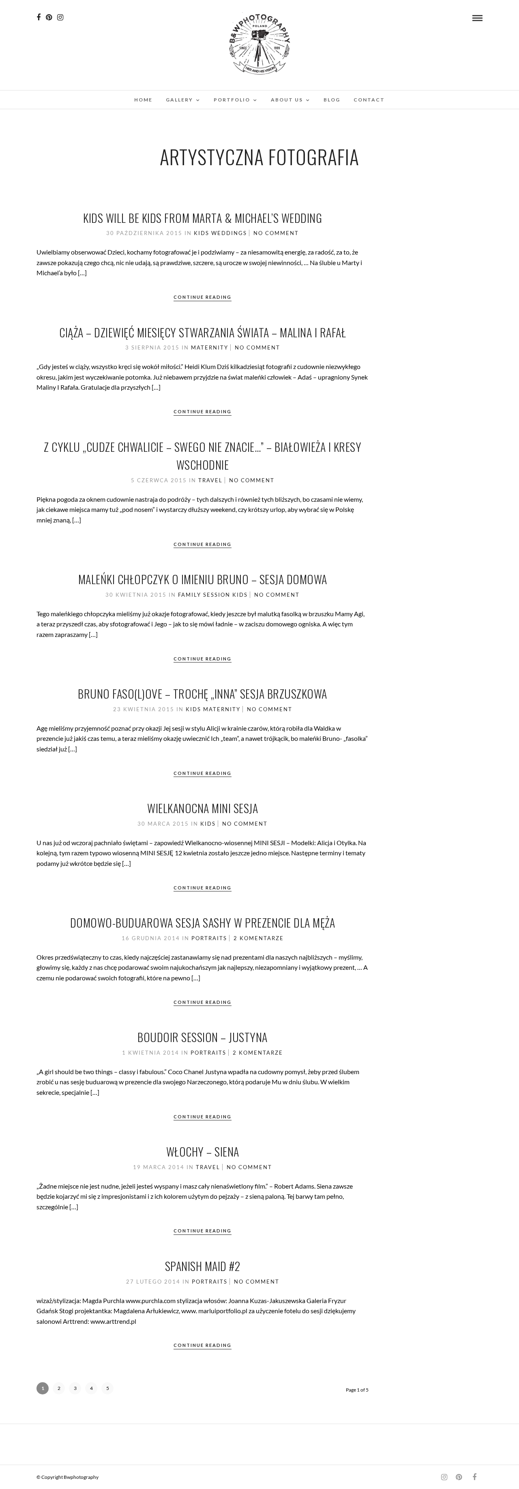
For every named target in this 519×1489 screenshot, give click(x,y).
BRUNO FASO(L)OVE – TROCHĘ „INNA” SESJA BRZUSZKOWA (202, 693)
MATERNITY (209, 347)
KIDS (201, 233)
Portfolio (232, 100)
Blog (332, 100)
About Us (287, 100)
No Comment (276, 233)
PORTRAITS (209, 938)
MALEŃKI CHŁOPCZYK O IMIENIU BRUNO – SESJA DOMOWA (202, 579)
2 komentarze (259, 938)
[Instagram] (60, 17)
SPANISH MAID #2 (202, 1266)
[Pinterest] (49, 17)
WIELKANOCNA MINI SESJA (202, 808)
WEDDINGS (229, 233)
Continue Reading (203, 297)
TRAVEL (210, 480)
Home (143, 100)
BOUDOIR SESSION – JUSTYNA (202, 1037)
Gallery (179, 100)
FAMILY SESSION (204, 594)
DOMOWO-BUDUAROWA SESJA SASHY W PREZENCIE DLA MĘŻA (202, 922)
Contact (369, 100)
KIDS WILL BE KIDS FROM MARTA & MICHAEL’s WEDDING (202, 217)
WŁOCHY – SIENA (202, 1151)
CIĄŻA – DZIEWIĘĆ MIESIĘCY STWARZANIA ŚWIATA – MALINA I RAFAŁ (202, 332)
